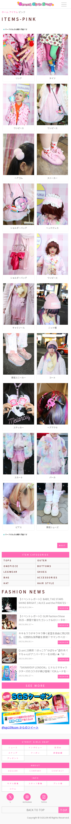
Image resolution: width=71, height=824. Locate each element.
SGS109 (13, 770)
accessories (47, 577)
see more (35, 685)
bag (7, 577)
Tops (7, 560)
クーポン (35, 752)
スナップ (13, 752)
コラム (13, 788)
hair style (45, 583)
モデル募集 (13, 783)
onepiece (11, 566)
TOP (64, 810)
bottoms (44, 566)
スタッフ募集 (35, 783)
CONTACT (58, 770)
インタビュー (35, 747)
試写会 (57, 747)
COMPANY (35, 770)
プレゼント (13, 758)
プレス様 (58, 783)
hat (6, 583)
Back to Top (35, 810)
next (62, 545)
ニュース (12, 747)
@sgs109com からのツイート (20, 727)
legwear (10, 571)
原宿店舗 (58, 752)
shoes (42, 571)
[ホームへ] (35, 4)
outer (42, 560)
